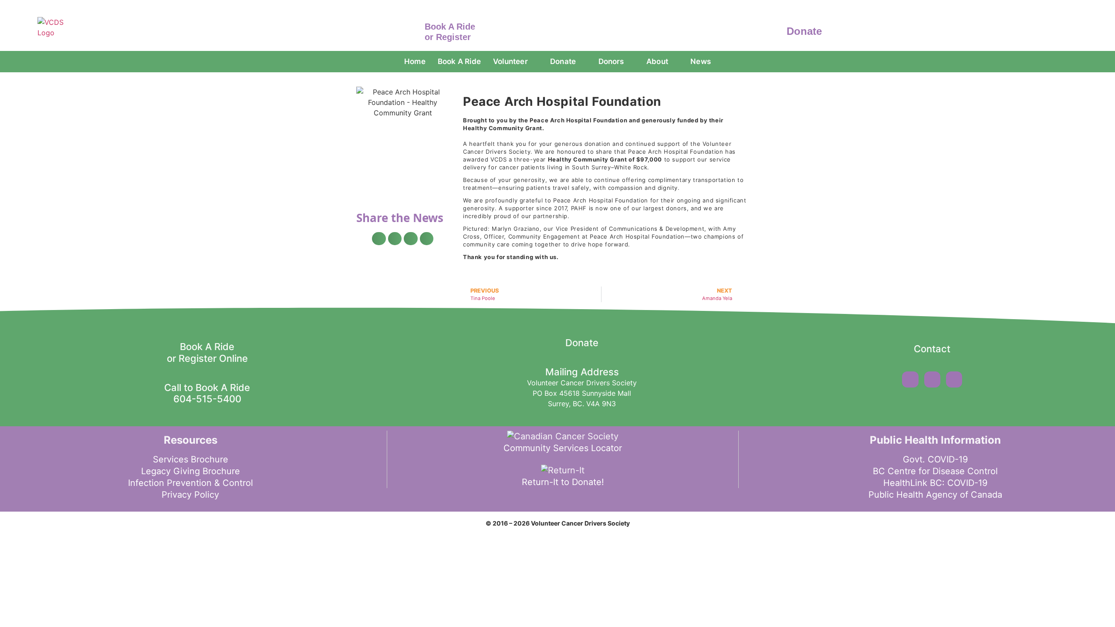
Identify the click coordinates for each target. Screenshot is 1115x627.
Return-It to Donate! (563, 482)
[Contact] (932, 331)
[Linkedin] (954, 379)
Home (415, 61)
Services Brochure (190, 459)
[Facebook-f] (910, 379)
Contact (932, 348)
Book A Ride (459, 61)
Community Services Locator (562, 448)
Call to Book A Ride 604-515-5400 (207, 393)
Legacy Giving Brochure (190, 471)
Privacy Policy (190, 494)
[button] (379, 238)
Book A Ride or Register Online (207, 352)
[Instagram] (932, 379)
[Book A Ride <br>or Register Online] (207, 329)
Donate (804, 31)
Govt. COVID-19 (935, 459)
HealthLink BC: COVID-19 (935, 483)
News (700, 61)
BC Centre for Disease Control (935, 471)
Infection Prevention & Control (190, 483)
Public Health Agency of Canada (935, 494)
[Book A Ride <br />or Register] (411, 29)
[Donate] (773, 29)
